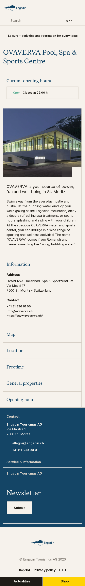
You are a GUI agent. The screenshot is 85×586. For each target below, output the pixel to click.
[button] (42, 264)
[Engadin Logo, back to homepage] (18, 8)
